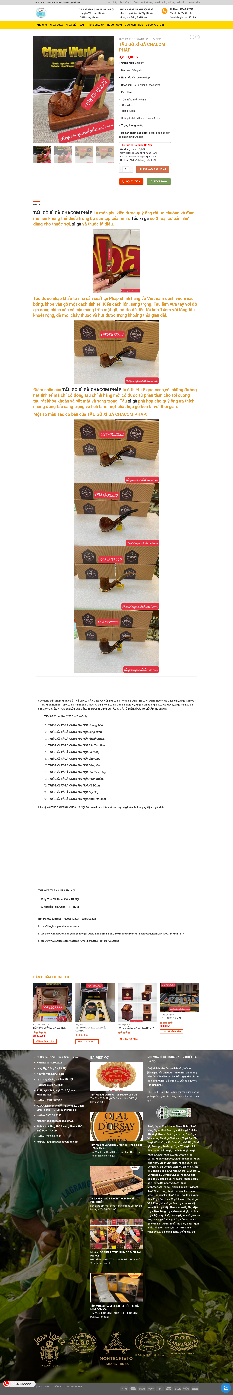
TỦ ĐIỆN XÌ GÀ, (132, 708)
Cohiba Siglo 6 (159, 1170)
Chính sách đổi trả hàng (142, 2)
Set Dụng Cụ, (103, 708)
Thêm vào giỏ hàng (152, 169)
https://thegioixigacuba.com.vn (55, 1120)
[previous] (39, 89)
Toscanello (160, 1195)
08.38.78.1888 (54, 1084)
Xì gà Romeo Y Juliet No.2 (129, 700)
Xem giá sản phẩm (45, 1041)
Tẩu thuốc (153, 1150)
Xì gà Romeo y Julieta (166, 1183)
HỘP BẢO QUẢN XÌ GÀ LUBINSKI (49, 1028)
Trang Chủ (40, 25)
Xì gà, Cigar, (154, 1126)
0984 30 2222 (54, 1100)
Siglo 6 (187, 1166)
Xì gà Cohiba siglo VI (122, 704)
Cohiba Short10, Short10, (184, 1170)
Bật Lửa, (70, 708)
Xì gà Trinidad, (172, 1187)
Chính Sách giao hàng (165, 2)
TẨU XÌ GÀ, (117, 708)
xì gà (76, 224)
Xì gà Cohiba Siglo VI (169, 1166)
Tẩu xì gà (140, 218)
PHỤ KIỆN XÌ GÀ (95, 25)
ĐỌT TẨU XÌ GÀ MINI (170, 1018)
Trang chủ (125, 39)
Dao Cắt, (80, 708)
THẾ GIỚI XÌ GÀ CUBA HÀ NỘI (91, 700)
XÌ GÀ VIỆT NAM (75, 25)
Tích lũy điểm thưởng (118, 2)
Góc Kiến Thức (134, 25)
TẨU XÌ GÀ (156, 39)
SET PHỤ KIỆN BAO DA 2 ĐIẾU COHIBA (90, 1029)
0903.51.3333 (53, 1115)
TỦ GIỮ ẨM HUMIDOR (154, 708)
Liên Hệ (180, 2)
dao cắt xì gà (180, 1211)
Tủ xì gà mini (187, 1146)
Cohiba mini (154, 1174)
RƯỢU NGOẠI (114, 25)
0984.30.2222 (54, 1062)
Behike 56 (166, 1178)
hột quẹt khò (161, 1215)
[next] (108, 89)
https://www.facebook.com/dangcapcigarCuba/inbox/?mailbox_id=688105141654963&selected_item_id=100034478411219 (111, 933)
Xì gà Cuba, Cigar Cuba (175, 1126)
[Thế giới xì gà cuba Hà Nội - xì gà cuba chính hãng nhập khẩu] (53, 13)
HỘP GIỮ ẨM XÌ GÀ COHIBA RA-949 (136, 1028)
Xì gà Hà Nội (185, 1142)
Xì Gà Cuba (56, 25)
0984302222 (20, 1384)
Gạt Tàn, (91, 708)
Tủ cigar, (157, 1146)
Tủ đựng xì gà (171, 1146)
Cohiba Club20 (170, 1174)
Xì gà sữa (184, 1162)
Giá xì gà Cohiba (187, 1130)
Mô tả (36, 204)
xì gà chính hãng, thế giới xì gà (177, 1231)
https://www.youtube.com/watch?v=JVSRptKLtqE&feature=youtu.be (78, 940)
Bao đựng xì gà (163, 1211)
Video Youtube (193, 2)
